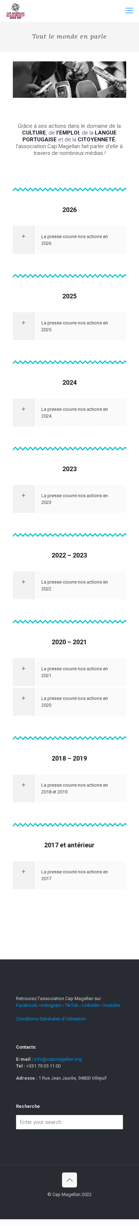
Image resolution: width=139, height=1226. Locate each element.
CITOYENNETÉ (96, 139)
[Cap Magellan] (15, 11)
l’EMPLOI (67, 133)
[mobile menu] (129, 11)
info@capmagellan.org (58, 1059)
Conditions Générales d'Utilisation (51, 1018)
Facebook (27, 1005)
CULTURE (34, 133)
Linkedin (90, 1005)
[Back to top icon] (69, 1179)
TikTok (71, 1005)
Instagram (51, 1005)
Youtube (111, 1005)
